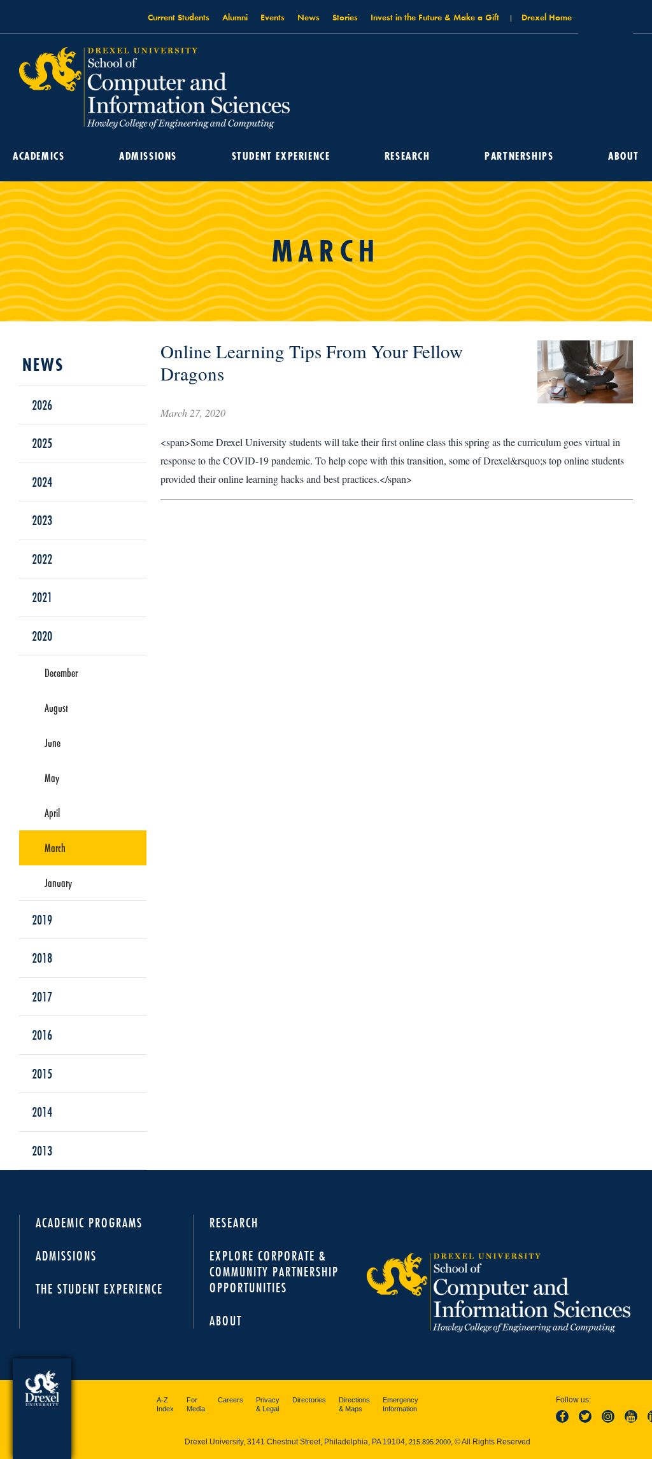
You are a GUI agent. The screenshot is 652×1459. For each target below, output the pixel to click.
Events (272, 17)
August (56, 707)
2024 (42, 482)
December (61, 672)
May (52, 777)
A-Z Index (165, 1404)
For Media (196, 1404)
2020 (42, 636)
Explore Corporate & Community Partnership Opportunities (274, 1271)
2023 (42, 520)
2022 (42, 559)
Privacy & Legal (268, 1404)
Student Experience (281, 156)
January (58, 882)
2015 (42, 1073)
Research (407, 156)
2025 (42, 443)
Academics (38, 156)
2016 (42, 1035)
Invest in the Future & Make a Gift (435, 17)
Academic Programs (89, 1223)
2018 (42, 958)
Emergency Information (400, 1404)
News (308, 17)
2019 (42, 919)
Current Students (178, 17)
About (623, 156)
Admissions (148, 156)
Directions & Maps (354, 1404)
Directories (309, 1400)
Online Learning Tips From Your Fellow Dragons (311, 362)
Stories (345, 17)
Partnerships (519, 156)
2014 (42, 1111)
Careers (230, 1400)
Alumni (235, 17)
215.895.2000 (430, 1442)
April (52, 812)
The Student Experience (99, 1289)
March (55, 847)
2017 (42, 996)
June (52, 742)
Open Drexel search (605, 21)
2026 (42, 405)
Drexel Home (546, 17)
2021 (42, 597)
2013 (42, 1150)
